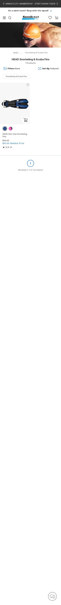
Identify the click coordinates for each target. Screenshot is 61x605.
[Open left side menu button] (4, 18)
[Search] (10, 18)
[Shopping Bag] (56, 18)
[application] (52, 596)
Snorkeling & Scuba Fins (16, 76)
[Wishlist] (50, 18)
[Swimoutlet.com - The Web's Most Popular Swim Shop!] (30, 17)
